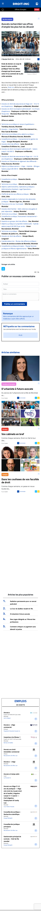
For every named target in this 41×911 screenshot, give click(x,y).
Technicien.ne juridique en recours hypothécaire (17, 124)
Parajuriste (5, 114)
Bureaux (5, 429)
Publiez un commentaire (14, 303)
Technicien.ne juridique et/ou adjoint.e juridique (17, 134)
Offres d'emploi (20, 9)
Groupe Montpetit (8, 818)
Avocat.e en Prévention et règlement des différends (18, 161)
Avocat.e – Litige (9, 762)
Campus (4, 474)
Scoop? (37, 9)
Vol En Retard (7, 718)
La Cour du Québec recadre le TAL (21, 608)
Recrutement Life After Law (10, 755)
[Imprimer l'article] (38, 398)
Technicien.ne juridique (9, 184)
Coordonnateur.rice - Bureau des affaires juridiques (18, 241)
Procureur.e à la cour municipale (12, 204)
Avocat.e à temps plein (11, 774)
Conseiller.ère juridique (9, 179)
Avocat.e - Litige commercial (9, 726)
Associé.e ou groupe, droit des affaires (14, 221)
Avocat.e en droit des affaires (11, 236)
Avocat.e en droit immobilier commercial (11, 750)
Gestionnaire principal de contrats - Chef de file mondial (12, 838)
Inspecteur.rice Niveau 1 (12, 737)
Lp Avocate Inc (7, 778)
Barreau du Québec (8, 743)
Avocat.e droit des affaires (10, 144)
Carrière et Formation (8, 384)
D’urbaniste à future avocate (20, 614)
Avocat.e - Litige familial (9, 129)
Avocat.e (7, 712)
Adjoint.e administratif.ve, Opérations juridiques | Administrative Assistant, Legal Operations (17, 187)
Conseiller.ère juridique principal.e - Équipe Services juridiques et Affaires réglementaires (18, 247)
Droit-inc (11, 87)
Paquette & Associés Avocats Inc (12, 731)
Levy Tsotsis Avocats (9, 806)
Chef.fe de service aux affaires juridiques (15, 194)
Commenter (22, 398)
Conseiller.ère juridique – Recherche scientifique (12, 813)
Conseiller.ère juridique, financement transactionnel (19, 216)
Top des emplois (7, 19)
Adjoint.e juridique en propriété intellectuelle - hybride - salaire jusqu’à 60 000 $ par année (20, 225)
